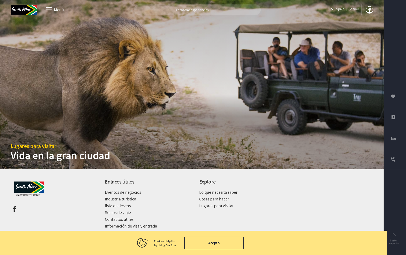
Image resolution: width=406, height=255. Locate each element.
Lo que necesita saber (218, 192)
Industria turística (120, 199)
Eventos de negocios (123, 192)
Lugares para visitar (33, 146)
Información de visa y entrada (131, 226)
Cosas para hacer (214, 199)
